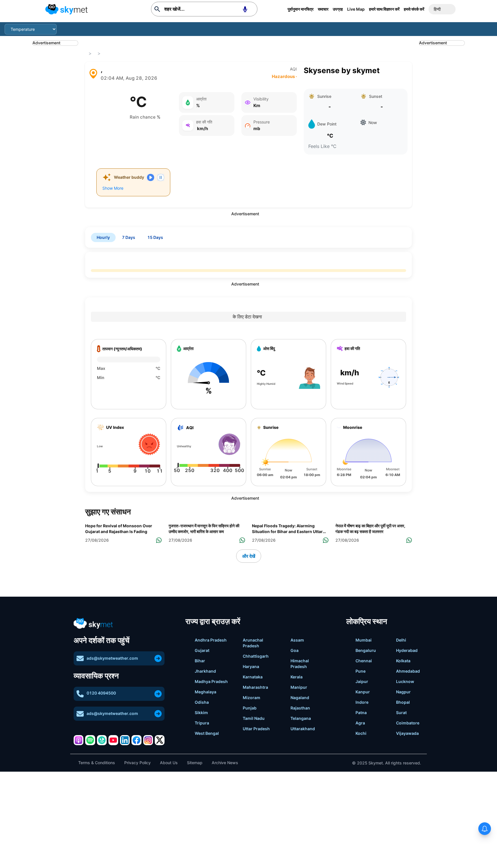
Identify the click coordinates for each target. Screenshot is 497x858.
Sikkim (201, 712)
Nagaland (299, 697)
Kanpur (362, 691)
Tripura (202, 722)
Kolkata (403, 660)
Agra (360, 722)
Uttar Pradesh (256, 728)
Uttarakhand (302, 728)
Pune (360, 671)
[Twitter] (160, 740)
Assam (297, 640)
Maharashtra (255, 687)
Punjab (250, 707)
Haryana (251, 666)
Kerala (296, 676)
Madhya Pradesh (211, 681)
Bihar (200, 660)
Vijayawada (407, 733)
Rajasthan (300, 707)
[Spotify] (90, 740)
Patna (361, 712)
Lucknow (405, 681)
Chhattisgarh (256, 656)
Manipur (298, 687)
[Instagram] (148, 740)
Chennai (363, 660)
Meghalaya (205, 691)
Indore (361, 702)
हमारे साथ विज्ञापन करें (384, 9)
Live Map (356, 9)
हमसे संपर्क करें (414, 9)
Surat (401, 712)
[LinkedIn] (125, 740)
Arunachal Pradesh (253, 643)
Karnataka (253, 676)
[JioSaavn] (102, 740)
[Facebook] (136, 740)
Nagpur (403, 691)
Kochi (360, 733)
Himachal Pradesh (299, 663)
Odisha (202, 702)
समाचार (323, 9)
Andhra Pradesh (211, 640)
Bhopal (403, 702)
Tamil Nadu (254, 718)
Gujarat (202, 650)
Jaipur (361, 681)
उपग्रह (338, 9)
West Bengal (207, 733)
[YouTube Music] (113, 740)
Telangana (300, 718)
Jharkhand (205, 671)
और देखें (248, 556)
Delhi (401, 640)
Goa (294, 650)
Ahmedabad (408, 671)
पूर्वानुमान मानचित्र (301, 9)
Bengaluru (365, 650)
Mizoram (251, 697)
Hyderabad (407, 650)
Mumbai (363, 640)
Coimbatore (407, 722)
